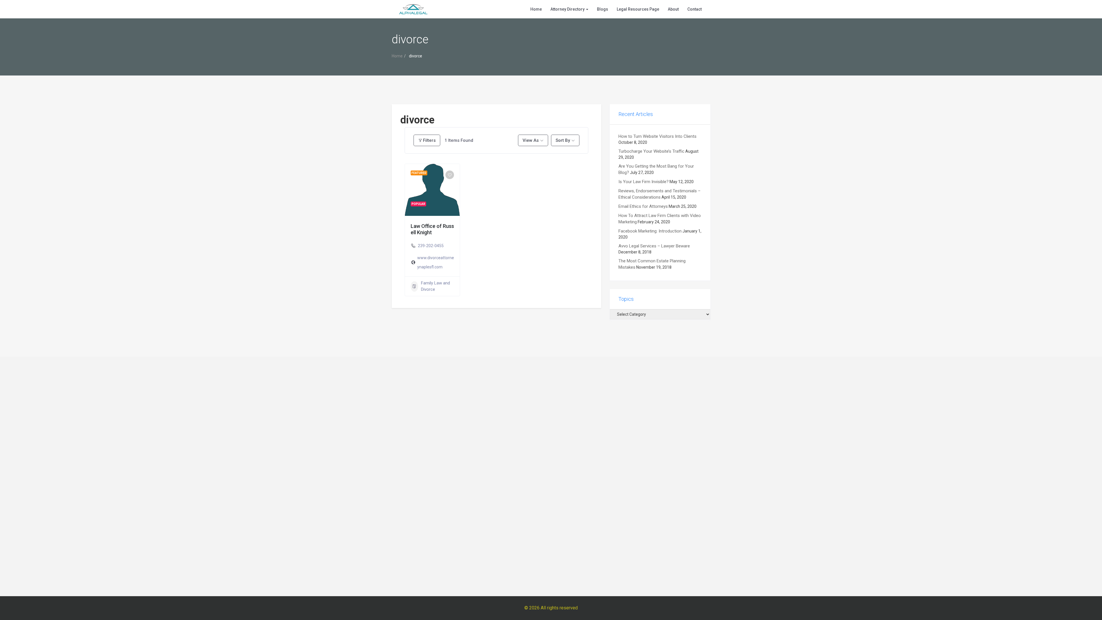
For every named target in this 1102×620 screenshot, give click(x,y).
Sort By (563, 140)
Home (536, 9)
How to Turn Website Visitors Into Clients (657, 136)
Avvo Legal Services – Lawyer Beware (654, 246)
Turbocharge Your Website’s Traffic (651, 151)
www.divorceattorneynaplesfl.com (435, 262)
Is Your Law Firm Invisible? (643, 181)
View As (531, 140)
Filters (429, 140)
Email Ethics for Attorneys (643, 206)
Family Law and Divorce (435, 286)
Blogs (602, 9)
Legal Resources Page (638, 9)
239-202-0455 (431, 245)
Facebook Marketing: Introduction (650, 231)
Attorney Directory (567, 9)
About (673, 9)
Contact (694, 9)
